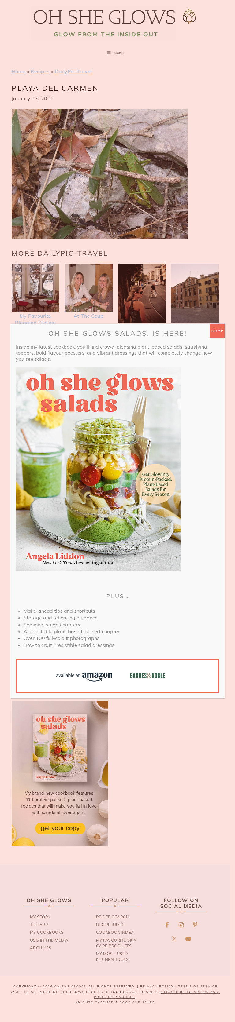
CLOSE (217, 330)
